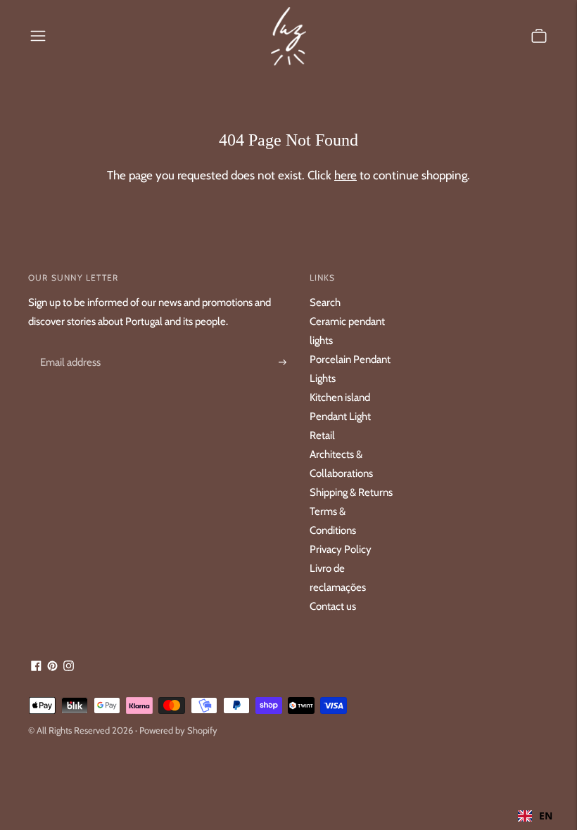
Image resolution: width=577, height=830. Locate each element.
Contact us (333, 606)
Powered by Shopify (178, 730)
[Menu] (38, 35)
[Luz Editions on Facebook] (36, 667)
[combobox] (535, 816)
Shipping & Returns (351, 492)
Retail (322, 435)
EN (545, 815)
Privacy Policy (341, 549)
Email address (68, 346)
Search (325, 302)
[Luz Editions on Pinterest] (52, 667)
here (345, 175)
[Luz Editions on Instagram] (68, 667)
